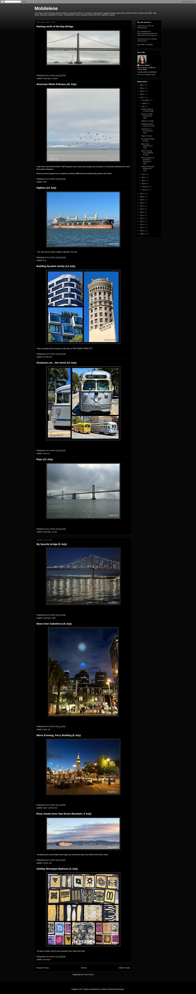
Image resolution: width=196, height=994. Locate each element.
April (143, 180)
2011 (142, 224)
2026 (142, 85)
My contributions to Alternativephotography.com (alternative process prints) (147, 33)
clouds (54, 532)
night (54, 618)
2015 (142, 212)
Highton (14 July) (46, 187)
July (143, 106)
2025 (142, 88)
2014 (142, 215)
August (144, 103)
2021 (142, 194)
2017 (142, 206)
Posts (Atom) (89, 975)
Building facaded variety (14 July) (55, 266)
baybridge (47, 78)
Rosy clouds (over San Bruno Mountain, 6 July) (63, 813)
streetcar (46, 453)
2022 (142, 97)
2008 (142, 234)
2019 (142, 200)
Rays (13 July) (44, 459)
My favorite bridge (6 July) (51, 544)
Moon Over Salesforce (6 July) (54, 623)
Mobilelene (46, 8)
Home (84, 968)
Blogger (121, 989)
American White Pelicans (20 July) (56, 84)
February (145, 186)
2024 (142, 91)
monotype (47, 959)
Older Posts (124, 968)
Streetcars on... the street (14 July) (56, 362)
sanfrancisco (53, 808)
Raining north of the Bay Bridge (54, 26)
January (145, 190)
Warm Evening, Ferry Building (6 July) (58, 735)
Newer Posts (42, 968)
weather (55, 78)
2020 (142, 197)
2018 (142, 203)
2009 (142, 231)
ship (44, 260)
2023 (142, 94)
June (144, 174)
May (143, 177)
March (144, 183)
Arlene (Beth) (145, 65)
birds (45, 182)
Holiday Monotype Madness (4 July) (57, 868)
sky (49, 729)
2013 (142, 218)
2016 (142, 209)
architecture (47, 357)
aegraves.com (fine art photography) (145, 27)
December (146, 100)
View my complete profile (146, 74)
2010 (142, 228)
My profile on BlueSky (145, 44)
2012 (142, 221)
